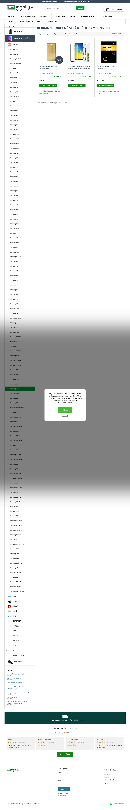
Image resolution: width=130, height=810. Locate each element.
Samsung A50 (14, 243)
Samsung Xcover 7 (16, 540)
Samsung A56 (14, 276)
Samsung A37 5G (15, 224)
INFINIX (15, 636)
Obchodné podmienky (111, 780)
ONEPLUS (16, 641)
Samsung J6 (14, 323)
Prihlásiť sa (64, 789)
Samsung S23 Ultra (16, 459)
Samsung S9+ (14, 375)
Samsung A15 (14, 130)
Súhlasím (66, 410)
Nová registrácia (63, 793)
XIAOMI (15, 44)
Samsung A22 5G (15, 162)
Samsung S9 (14, 370)
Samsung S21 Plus (15, 417)
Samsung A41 (14, 233)
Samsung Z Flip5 (15, 549)
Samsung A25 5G (15, 172)
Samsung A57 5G (15, 280)
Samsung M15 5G (15, 337)
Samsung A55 (14, 271)
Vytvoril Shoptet (119, 804)
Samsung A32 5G (15, 200)
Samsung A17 (14, 139)
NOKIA (15, 631)
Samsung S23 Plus (15, 455)
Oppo (14, 651)
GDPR (106, 783)
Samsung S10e (14, 389)
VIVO (14, 616)
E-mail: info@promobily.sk (49, 2)
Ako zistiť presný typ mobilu (15, 674)
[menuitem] (11, 16)
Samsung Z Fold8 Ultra (17, 591)
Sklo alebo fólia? (12, 697)
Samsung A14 (14, 125)
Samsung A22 (14, 158)
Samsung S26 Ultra (16, 521)
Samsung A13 (14, 115)
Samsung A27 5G (15, 181)
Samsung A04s (14, 82)
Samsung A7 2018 (15, 59)
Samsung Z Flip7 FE (16, 563)
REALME (15, 611)
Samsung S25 (14, 483)
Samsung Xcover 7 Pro (17, 544)
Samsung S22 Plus (15, 436)
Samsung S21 (14, 412)
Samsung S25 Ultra (16, 502)
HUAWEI (15, 606)
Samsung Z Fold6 (15, 577)
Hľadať (80, 8)
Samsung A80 (14, 304)
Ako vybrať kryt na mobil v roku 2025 (18, 693)
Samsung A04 (14, 78)
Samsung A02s (14, 68)
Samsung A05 (14, 87)
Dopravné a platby (110, 777)
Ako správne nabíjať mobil (15, 678)
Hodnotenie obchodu (65, 728)
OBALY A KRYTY (19, 31)
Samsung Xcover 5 (16, 535)
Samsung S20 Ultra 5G (17, 408)
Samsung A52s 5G (15, 257)
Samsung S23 (14, 445)
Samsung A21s (14, 153)
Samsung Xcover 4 (16, 525)
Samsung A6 (14, 54)
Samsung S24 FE (15, 469)
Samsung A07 (14, 101)
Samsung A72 (14, 294)
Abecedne (79, 34)
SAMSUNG (16, 49)
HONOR (15, 596)
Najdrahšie (68, 34)
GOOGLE (16, 626)
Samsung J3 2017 (15, 309)
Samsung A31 (14, 191)
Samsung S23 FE (15, 450)
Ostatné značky (18, 656)
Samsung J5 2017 (15, 318)
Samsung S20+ (14, 398)
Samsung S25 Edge (16, 488)
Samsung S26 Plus (15, 516)
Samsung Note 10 (15, 365)
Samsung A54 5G (15, 266)
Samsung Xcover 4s (16, 530)
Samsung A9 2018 (15, 64)
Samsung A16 (14, 134)
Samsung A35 (14, 214)
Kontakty (107, 774)
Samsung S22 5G (15, 431)
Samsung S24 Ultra (16, 478)
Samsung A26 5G (15, 177)
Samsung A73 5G (15, 299)
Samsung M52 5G (15, 356)
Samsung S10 (14, 379)
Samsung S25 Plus (15, 497)
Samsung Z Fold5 (15, 573)
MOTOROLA (17, 621)
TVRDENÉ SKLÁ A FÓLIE (22, 38)
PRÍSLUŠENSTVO (20, 662)
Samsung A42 (14, 238)
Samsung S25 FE (15, 492)
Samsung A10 (14, 106)
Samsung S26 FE (15, 511)
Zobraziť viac (65, 754)
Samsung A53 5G (15, 261)
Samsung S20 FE (15, 403)
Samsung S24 (14, 464)
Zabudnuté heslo (63, 796)
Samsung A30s (14, 186)
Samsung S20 (14, 393)
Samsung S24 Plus (15, 474)
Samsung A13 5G (15, 120)
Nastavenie (65, 416)
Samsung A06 (14, 96)
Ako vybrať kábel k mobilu (15, 682)
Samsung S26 (14, 507)
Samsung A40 (14, 229)
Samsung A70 (14, 285)
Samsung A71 (14, 290)
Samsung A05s (14, 92)
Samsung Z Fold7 (15, 582)
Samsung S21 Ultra (16, 426)
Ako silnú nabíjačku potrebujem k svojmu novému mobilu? (17, 702)
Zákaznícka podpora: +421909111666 (76, 2)
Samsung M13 (14, 332)
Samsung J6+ (14, 327)
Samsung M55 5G (15, 360)
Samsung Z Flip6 (15, 554)
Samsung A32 (14, 195)
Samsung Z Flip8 (15, 568)
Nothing (15, 646)
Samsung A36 (14, 219)
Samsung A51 (14, 247)
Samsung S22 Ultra (16, 441)
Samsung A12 (14, 111)
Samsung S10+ (14, 384)
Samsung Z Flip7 (15, 558)
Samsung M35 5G (15, 351)
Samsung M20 (14, 342)
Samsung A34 (14, 210)
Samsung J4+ (14, 313)
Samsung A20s (14, 148)
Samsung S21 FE (15, 422)
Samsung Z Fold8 (15, 587)
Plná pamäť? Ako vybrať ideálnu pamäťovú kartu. (17, 687)
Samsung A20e (14, 144)
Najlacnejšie (57, 34)
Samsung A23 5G (15, 167)
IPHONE (15, 601)
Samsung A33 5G (15, 205)
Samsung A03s (14, 73)
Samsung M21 (14, 346)
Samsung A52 (14, 252)
